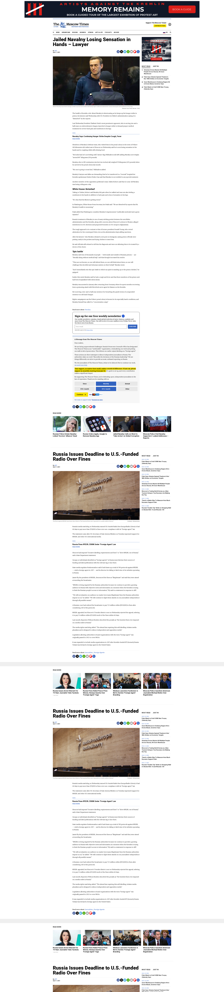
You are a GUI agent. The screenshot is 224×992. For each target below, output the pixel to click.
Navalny (88, 309)
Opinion (90, 32)
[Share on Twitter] (121, 51)
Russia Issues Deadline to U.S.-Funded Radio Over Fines (96, 456)
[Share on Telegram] (124, 51)
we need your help (81, 365)
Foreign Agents (99, 652)
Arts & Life (99, 32)
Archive (116, 32)
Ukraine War (66, 32)
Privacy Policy (89, 330)
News (58, 32)
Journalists (89, 652)
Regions (75, 32)
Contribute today (159, 25)
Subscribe (132, 326)
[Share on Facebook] (118, 51)
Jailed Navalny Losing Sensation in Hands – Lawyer (92, 42)
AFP (56, 51)
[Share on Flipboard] (134, 51)
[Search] (170, 32)
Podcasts (108, 32)
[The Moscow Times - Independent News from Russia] (71, 24)
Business (83, 32)
